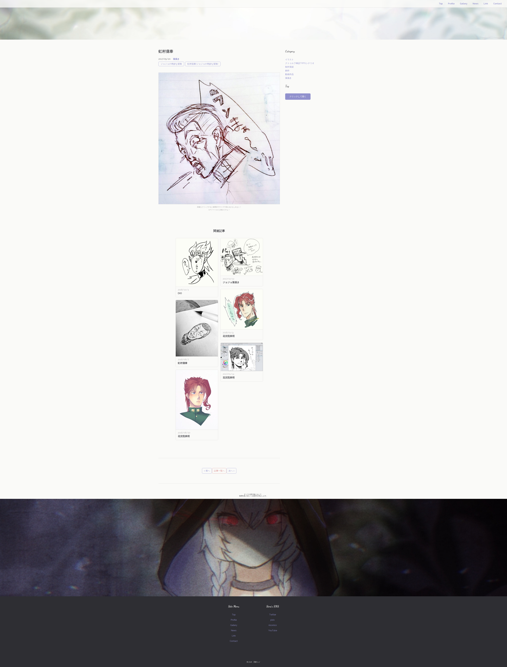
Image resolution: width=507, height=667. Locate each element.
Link (486, 3)
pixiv (272, 620)
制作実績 (289, 67)
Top (441, 3)
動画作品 (289, 74)
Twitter (272, 614)
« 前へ (207, 471)
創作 (287, 70)
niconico (273, 625)
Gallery (463, 3)
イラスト (289, 59)
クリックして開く (297, 96)
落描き (176, 59)
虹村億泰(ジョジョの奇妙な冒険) (202, 64)
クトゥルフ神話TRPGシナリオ (299, 63)
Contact (497, 3)
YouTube (272, 630)
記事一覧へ (219, 471)
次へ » (231, 471)
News (475, 3)
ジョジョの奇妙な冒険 (171, 64)
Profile (451, 3)
